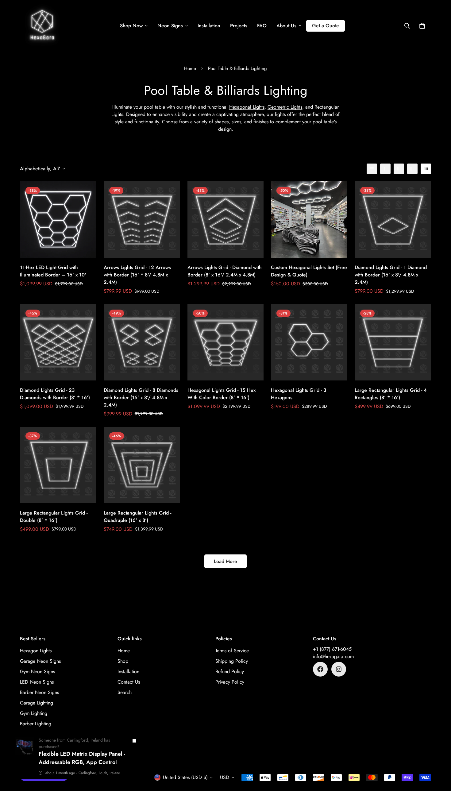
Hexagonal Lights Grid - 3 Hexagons (298, 394)
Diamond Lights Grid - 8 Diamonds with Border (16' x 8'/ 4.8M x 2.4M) (141, 397)
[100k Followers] (338, 669)
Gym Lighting (33, 713)
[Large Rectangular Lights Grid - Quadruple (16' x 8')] (142, 465)
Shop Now (131, 25)
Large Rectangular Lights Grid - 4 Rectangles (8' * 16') (391, 394)
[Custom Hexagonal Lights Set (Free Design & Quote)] (309, 219)
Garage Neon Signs (40, 661)
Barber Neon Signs (39, 692)
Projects (238, 25)
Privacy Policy (229, 681)
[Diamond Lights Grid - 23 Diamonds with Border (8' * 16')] (58, 342)
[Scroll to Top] (439, 757)
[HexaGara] (42, 26)
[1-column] (372, 169)
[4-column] (412, 169)
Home (190, 68)
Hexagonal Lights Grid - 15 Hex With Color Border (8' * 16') (221, 394)
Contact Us (129, 681)
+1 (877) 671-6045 (332, 649)
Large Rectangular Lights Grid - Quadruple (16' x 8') (137, 516)
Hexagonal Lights (246, 106)
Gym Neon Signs (37, 671)
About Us (286, 25)
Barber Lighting (35, 723)
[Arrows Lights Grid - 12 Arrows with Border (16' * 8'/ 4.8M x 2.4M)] (142, 219)
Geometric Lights (285, 106)
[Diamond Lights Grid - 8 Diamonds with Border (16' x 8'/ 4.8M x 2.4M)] (142, 342)
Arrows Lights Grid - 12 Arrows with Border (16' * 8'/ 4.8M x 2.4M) (137, 275)
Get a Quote (325, 25)
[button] (422, 26)
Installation (209, 25)
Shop (123, 661)
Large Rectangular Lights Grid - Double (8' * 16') (53, 516)
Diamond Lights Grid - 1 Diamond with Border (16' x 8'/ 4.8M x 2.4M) (391, 275)
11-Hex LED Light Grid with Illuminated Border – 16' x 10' (53, 271)
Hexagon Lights (36, 650)
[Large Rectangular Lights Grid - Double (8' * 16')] (58, 465)
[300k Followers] (320, 669)
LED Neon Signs (37, 681)
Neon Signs (170, 25)
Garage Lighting (36, 702)
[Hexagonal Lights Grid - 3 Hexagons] (309, 342)
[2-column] (385, 169)
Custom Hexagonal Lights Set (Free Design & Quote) (309, 271)
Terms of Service (232, 650)
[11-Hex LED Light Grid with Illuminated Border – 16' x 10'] (58, 219)
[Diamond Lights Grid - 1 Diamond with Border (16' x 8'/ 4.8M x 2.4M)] (393, 219)
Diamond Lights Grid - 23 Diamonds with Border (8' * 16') (55, 394)
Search (125, 692)
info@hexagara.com (333, 656)
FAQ (262, 25)
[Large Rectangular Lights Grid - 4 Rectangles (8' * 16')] (393, 342)
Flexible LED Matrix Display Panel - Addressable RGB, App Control (82, 758)
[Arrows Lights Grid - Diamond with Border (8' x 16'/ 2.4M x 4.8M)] (225, 219)
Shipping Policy (231, 661)
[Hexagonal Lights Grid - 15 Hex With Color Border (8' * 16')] (225, 342)
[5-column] (426, 169)
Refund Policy (229, 671)
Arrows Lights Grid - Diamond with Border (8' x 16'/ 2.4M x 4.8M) (224, 271)
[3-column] (399, 169)
